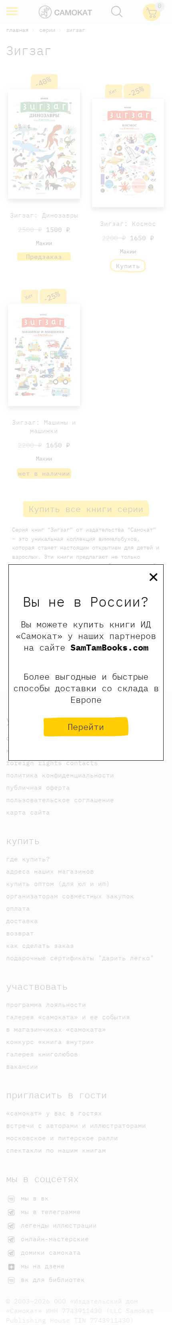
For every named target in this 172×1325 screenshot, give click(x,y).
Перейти (86, 726)
